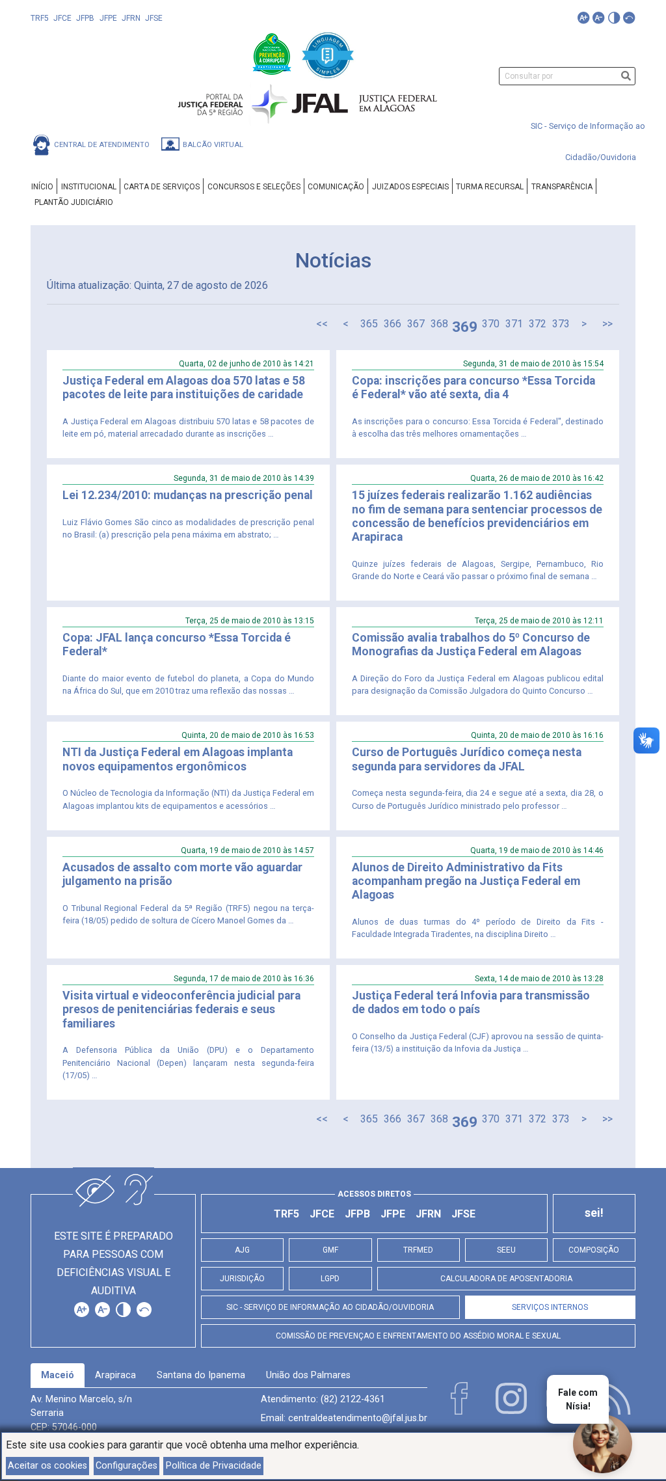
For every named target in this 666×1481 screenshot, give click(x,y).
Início (42, 186)
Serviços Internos (550, 1307)
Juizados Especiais (410, 186)
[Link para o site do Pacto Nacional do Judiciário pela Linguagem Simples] (327, 53)
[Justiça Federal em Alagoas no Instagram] (511, 1398)
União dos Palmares (308, 1375)
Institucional (88, 186)
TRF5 (40, 18)
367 (416, 324)
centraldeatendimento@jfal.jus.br (357, 1418)
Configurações (126, 1465)
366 (392, 324)
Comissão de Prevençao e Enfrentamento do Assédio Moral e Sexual (418, 1335)
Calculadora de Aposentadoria (506, 1278)
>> (607, 324)
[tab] (58, 1375)
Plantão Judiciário (73, 202)
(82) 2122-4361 (353, 1399)
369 (464, 326)
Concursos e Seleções (253, 186)
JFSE (154, 18)
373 (561, 324)
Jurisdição (242, 1278)
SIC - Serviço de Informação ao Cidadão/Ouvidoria (330, 1307)
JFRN (131, 18)
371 (514, 324)
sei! (594, 1212)
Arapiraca (115, 1375)
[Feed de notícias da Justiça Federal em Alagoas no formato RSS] (614, 1398)
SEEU (506, 1250)
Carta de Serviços (162, 186)
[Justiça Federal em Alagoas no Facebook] (459, 1398)
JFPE (108, 18)
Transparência (562, 186)
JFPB (85, 18)
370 (491, 324)
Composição (593, 1250)
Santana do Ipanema (201, 1375)
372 (537, 324)
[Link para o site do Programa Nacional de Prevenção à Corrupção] (273, 53)
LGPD (330, 1278)
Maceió (57, 1375)
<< (322, 324)
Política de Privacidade (213, 1465)
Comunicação (336, 186)
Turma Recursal (490, 186)
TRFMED (418, 1250)
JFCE (62, 18)
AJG (242, 1250)
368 (439, 324)
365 (369, 324)
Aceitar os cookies (47, 1465)
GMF (330, 1250)
